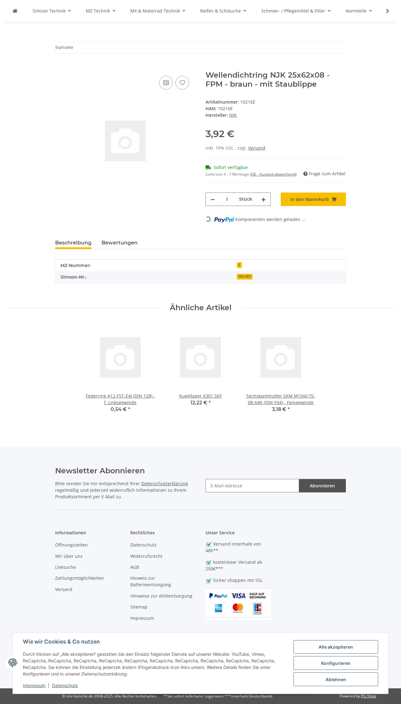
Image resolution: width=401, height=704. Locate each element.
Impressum (34, 685)
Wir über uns (69, 556)
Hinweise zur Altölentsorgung (161, 596)
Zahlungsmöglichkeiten (79, 578)
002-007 (244, 276)
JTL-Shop (368, 696)
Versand (256, 148)
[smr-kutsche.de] (15, 11)
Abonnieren (322, 486)
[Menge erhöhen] (263, 199)
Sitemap (139, 607)
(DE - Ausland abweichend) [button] (273, 174)
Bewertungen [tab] (120, 243)
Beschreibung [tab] (73, 243)
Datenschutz (65, 685)
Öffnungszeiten (71, 545)
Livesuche (65, 567)
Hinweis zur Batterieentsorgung (150, 581)
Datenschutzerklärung (164, 483)
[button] (383, 11)
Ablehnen (335, 679)
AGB (134, 567)
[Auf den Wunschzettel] (182, 83)
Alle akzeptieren (336, 647)
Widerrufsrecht (146, 556)
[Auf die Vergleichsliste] (166, 83)
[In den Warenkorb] (60, 67)
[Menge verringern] (213, 199)
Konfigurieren (336, 663)
